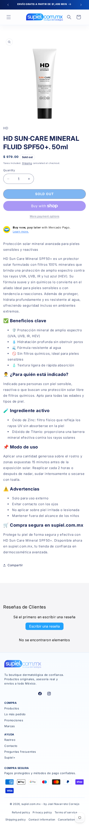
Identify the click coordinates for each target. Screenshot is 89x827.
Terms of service (66, 812)
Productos (11, 708)
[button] (8, 17)
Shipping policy (15, 819)
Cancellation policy (71, 819)
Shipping (27, 163)
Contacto (10, 746)
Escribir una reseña (44, 626)
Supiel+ (9, 757)
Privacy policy (42, 812)
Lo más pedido (15, 714)
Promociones (13, 720)
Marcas (9, 726)
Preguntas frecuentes (20, 751)
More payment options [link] (44, 216)
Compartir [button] (15, 565)
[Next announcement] (81, 5)
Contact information (42, 819)
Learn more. (21, 231)
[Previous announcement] (8, 5)
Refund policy (21, 812)
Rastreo (9, 739)
